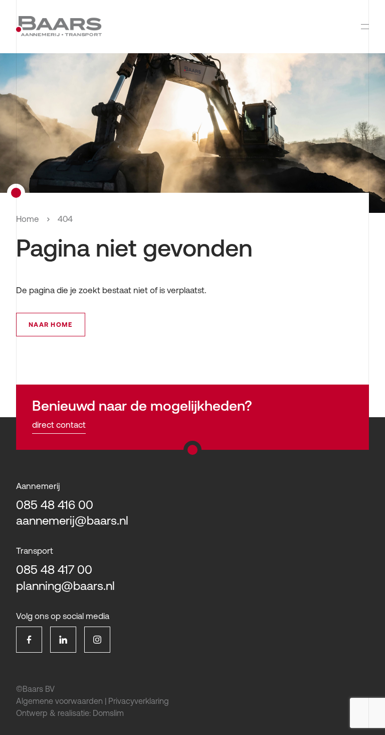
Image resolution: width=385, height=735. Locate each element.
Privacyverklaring (138, 700)
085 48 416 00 (54, 505)
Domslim (108, 712)
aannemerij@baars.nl (72, 520)
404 (65, 219)
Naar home (51, 324)
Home (27, 219)
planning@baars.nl (65, 585)
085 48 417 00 (54, 569)
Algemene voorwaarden (59, 700)
